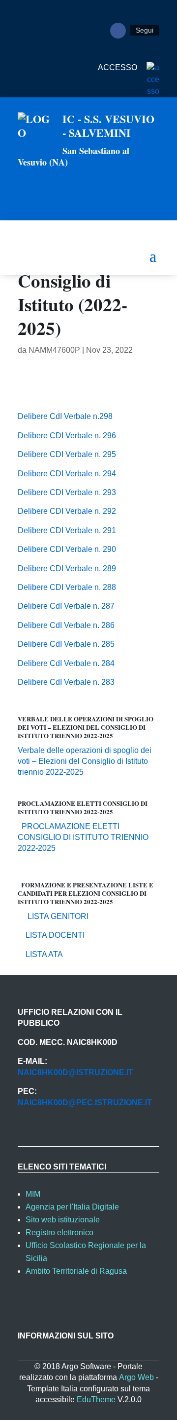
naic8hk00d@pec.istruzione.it (85, 1102)
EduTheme (96, 1399)
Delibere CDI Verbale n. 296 (67, 435)
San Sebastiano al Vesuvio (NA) (73, 156)
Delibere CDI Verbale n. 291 (67, 530)
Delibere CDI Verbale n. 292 (67, 511)
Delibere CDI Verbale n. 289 (67, 568)
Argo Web (136, 1377)
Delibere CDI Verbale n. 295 (67, 454)
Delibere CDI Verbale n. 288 (67, 587)
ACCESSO (118, 67)
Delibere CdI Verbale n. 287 (66, 606)
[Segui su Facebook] (118, 31)
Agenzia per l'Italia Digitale (72, 1207)
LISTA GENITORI (53, 916)
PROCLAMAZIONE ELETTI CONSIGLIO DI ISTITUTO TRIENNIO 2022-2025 (83, 837)
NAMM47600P (54, 350)
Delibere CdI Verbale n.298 (65, 416)
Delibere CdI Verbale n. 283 (66, 682)
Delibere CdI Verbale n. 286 (66, 625)
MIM (33, 1194)
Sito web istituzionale (63, 1219)
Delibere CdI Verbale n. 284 (66, 663)
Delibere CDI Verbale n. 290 (67, 549)
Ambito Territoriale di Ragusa (76, 1271)
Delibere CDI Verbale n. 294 (67, 473)
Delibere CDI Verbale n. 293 (67, 492)
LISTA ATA (40, 954)
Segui (144, 30)
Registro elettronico (59, 1232)
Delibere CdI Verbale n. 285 (66, 644)
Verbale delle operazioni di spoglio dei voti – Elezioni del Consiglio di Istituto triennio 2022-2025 (84, 761)
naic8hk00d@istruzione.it (75, 1072)
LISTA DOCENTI (51, 935)
